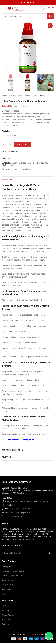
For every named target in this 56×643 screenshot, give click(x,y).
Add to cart (23, 144)
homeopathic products (37, 163)
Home (4, 95)
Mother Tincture (9, 165)
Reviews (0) (7, 457)
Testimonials (7, 589)
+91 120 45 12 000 (23, 509)
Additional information (12, 450)
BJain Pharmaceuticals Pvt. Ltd (21, 169)
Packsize (6, 131)
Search (50, 16)
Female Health (24, 95)
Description (7, 180)
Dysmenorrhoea (38, 95)
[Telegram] (34, 2)
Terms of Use (7, 580)
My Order (6, 610)
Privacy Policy (8, 585)
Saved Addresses (9, 615)
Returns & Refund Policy (12, 576)
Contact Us (6, 567)
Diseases (12, 95)
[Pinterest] (28, 2)
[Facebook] (21, 2)
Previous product (47, 95)
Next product (52, 95)
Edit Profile (6, 619)
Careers (5, 624)
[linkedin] (31, 2)
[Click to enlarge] (6, 69)
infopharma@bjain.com (20, 512)
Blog (4, 594)
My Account (7, 606)
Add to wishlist (11, 151)
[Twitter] (24, 2)
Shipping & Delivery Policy (13, 571)
